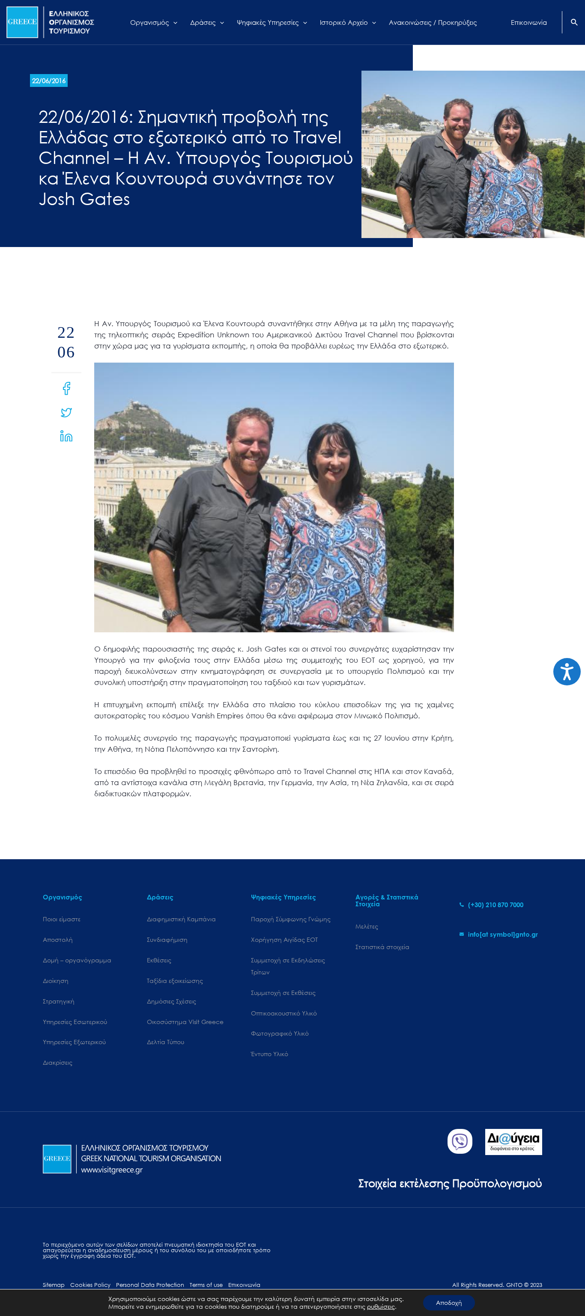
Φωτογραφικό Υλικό (280, 1033)
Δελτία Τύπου (165, 1042)
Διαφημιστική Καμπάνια (181, 919)
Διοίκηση (56, 981)
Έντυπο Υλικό (269, 1054)
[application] (173, 22)
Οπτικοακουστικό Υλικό (284, 1013)
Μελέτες (366, 926)
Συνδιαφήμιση (167, 939)
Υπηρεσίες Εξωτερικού (74, 1042)
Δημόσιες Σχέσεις (171, 1001)
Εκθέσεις (159, 960)
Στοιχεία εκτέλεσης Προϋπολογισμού (450, 1182)
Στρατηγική (59, 1001)
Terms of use (206, 1285)
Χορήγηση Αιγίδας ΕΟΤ (284, 939)
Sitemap (54, 1285)
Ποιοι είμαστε (62, 919)
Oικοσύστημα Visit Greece (185, 1022)
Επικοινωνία (244, 1285)
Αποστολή (58, 939)
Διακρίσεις (57, 1062)
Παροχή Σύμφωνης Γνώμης (291, 919)
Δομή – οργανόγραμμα (77, 960)
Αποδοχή (449, 1302)
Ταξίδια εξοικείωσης (175, 981)
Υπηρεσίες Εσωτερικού (75, 1022)
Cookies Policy (90, 1285)
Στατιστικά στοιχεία (382, 947)
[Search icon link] (575, 23)
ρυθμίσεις (381, 1306)
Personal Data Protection (150, 1285)
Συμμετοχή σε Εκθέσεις (283, 992)
